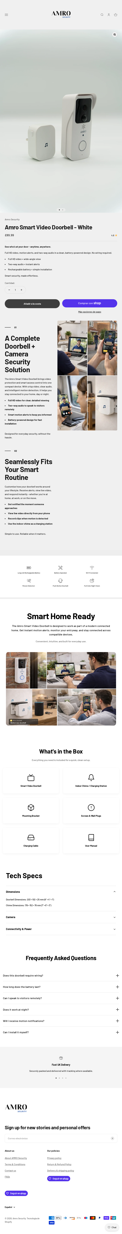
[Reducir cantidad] (9, 289)
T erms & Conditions (15, 1164)
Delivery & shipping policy (60, 1170)
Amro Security (12, 219)
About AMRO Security (16, 1158)
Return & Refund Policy (59, 1164)
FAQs (7, 1176)
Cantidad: (10, 283)
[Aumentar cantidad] (21, 289)
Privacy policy (54, 1158)
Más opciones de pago (89, 311)
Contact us (10, 1170)
